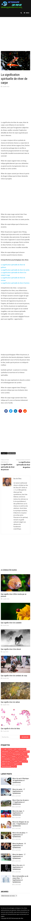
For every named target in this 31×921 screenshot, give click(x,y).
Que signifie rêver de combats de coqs (14, 676)
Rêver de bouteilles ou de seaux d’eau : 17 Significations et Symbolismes (20, 879)
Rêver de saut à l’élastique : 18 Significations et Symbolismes (20, 780)
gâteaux (4, 756)
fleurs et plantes (16, 754)
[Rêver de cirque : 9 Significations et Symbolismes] (6, 811)
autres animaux (21, 749)
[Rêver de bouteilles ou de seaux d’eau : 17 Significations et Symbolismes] (6, 876)
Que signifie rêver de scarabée (11, 623)
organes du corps (6, 761)
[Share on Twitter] (10, 411)
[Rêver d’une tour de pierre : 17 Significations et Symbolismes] (6, 800)
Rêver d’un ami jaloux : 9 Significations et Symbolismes (19, 835)
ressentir (4, 764)
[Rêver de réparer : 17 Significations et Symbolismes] (6, 855)
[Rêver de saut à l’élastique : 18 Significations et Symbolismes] (6, 779)
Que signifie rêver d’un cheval (11, 649)
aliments (10, 749)
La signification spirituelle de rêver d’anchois (15, 283)
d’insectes (4, 754)
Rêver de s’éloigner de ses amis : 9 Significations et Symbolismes (20, 824)
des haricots (26, 751)
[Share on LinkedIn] (15, 411)
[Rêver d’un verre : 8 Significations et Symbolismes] (6, 865)
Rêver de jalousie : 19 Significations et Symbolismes (19, 845)
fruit (23, 754)
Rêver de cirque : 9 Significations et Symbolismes (18, 813)
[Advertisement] (15, 32)
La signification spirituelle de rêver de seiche (15, 270)
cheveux (17, 751)
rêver (8, 764)
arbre (15, 749)
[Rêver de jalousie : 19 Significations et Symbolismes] (6, 844)
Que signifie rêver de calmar (10, 702)
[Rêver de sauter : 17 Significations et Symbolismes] (6, 790)
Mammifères (7, 759)
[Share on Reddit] (25, 411)
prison (20, 761)
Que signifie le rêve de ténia (10, 728)
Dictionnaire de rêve (17, 918)
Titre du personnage (6, 766)
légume (26, 756)
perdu (15, 761)
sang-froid (12, 453)
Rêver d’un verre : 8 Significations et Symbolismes (18, 867)
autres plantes (5, 751)
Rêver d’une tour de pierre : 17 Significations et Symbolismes (20, 802)
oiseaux (24, 759)
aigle (5, 749)
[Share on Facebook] (6, 411)
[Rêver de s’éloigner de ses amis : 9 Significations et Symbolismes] (6, 822)
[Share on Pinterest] (20, 411)
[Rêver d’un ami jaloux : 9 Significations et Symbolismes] (6, 833)
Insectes (14, 756)
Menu (27, 13)
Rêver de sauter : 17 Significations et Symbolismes (18, 791)
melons (13, 759)
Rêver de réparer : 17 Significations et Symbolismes (18, 856)
